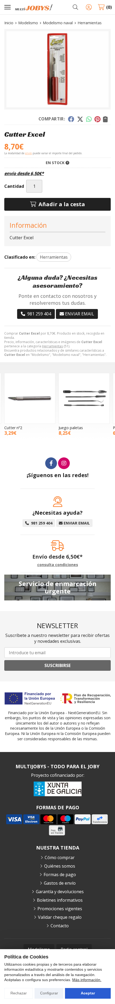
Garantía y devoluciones (60, 892)
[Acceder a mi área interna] (89, 7)
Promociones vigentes (59, 909)
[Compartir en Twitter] (80, 119)
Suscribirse (57, 665)
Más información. (86, 980)
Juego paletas (71, 427)
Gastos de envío (60, 883)
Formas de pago (60, 874)
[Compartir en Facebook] (71, 119)
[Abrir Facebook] (51, 463)
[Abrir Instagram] (64, 463)
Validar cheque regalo (60, 917)
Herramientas (52, 346)
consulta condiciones (57, 565)
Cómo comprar (60, 857)
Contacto (60, 926)
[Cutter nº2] (30, 398)
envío (28, 153)
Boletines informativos (60, 900)
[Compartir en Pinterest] (97, 119)
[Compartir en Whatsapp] (89, 119)
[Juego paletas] (84, 398)
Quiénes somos (59, 866)
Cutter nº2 (13, 427)
